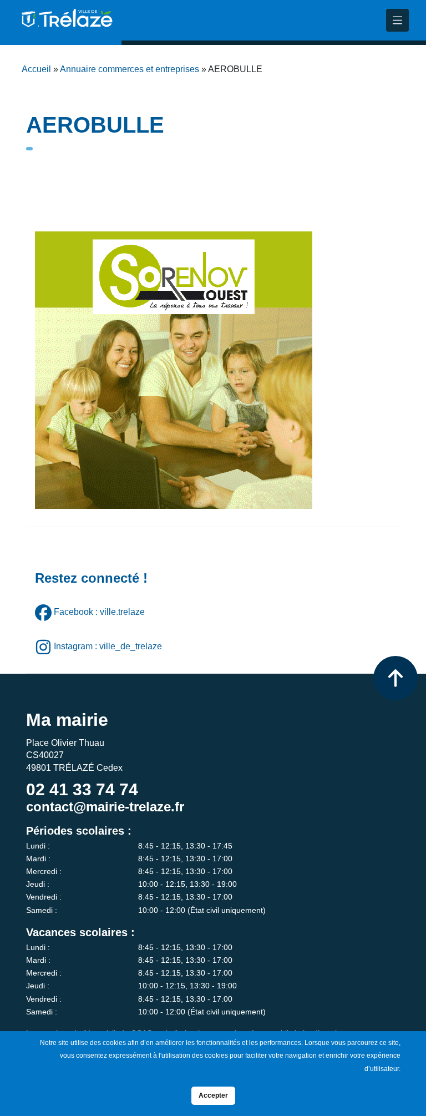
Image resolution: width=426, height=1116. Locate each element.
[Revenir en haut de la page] (395, 678)
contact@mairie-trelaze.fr (105, 806)
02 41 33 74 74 (82, 789)
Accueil (36, 69)
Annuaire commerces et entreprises (129, 69)
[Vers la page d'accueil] (66, 22)
